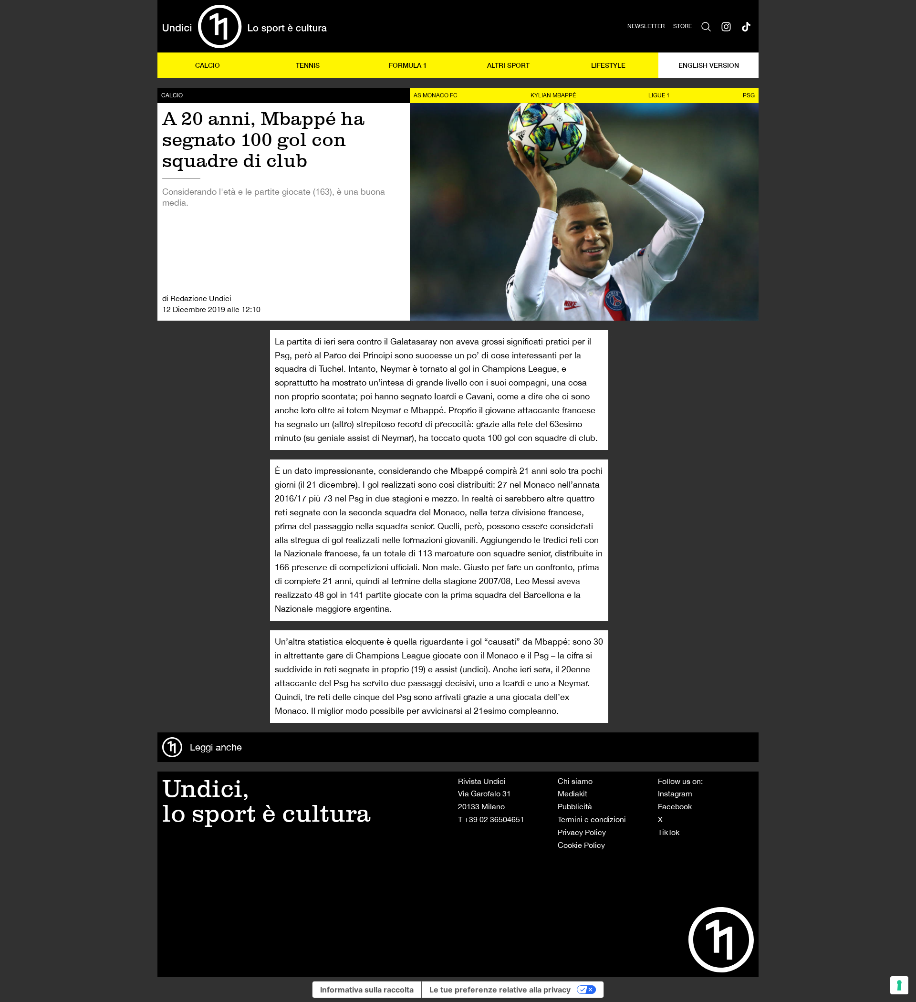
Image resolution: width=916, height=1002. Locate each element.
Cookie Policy (581, 845)
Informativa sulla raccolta (367, 989)
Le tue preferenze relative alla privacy (500, 989)
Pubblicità (575, 806)
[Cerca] (706, 26)
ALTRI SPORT (508, 65)
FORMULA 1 (408, 65)
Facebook (675, 806)
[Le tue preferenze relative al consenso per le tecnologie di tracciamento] (899, 985)
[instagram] (726, 26)
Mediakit (572, 793)
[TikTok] (746, 26)
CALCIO (207, 65)
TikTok (668, 832)
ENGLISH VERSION (708, 65)
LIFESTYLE (608, 65)
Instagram (675, 793)
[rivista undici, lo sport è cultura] (244, 26)
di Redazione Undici (196, 298)
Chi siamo (575, 781)
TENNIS (308, 65)
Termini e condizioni (592, 819)
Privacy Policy (582, 832)
